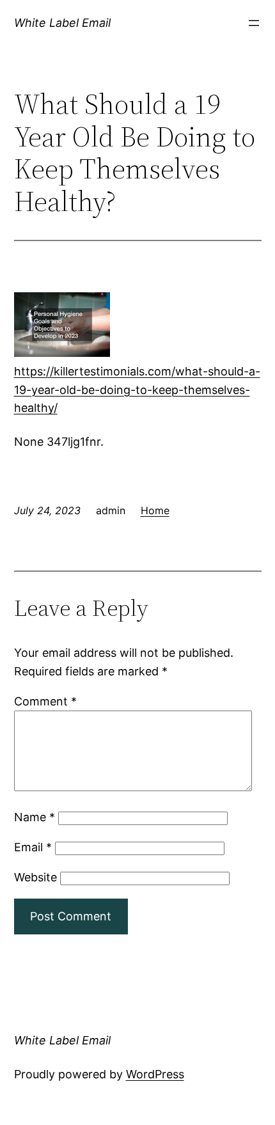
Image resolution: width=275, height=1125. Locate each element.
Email (33, 847)
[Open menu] (254, 23)
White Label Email (62, 22)
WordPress (155, 1074)
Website (35, 877)
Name (34, 817)
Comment (45, 701)
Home (155, 510)
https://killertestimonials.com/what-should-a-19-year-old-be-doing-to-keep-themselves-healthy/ (137, 390)
